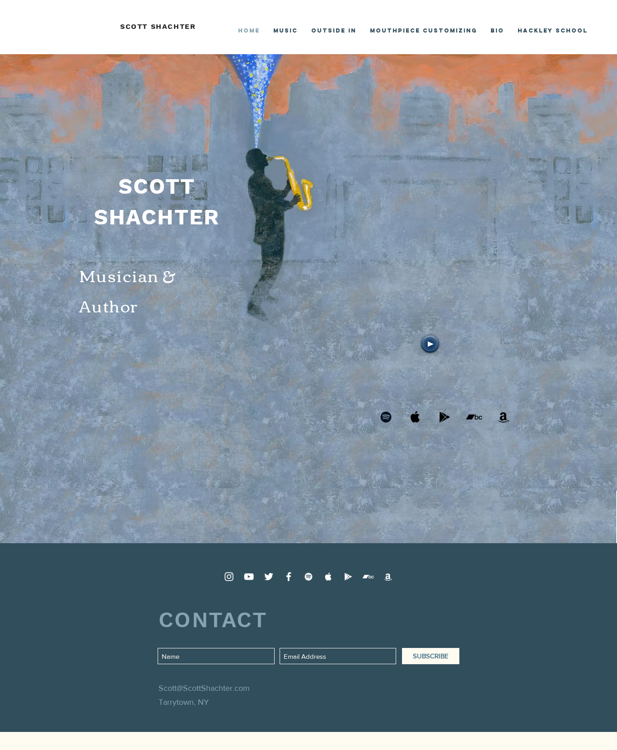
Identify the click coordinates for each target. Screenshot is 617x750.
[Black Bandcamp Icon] (474, 417)
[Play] (430, 344)
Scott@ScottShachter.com (204, 688)
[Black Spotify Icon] (386, 417)
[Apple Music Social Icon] (415, 417)
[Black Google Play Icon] (444, 417)
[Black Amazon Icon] (503, 417)
